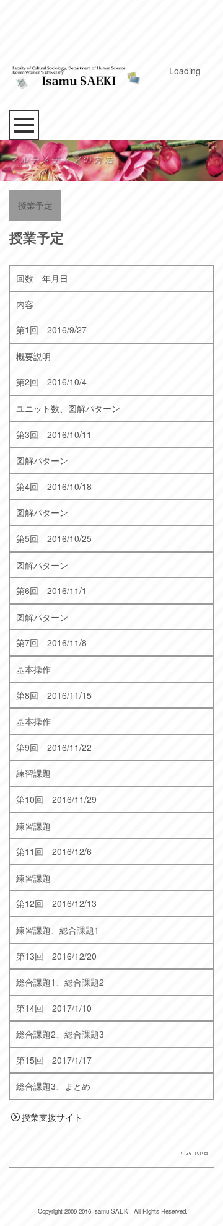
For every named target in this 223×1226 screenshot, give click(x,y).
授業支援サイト (52, 1117)
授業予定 (35, 205)
